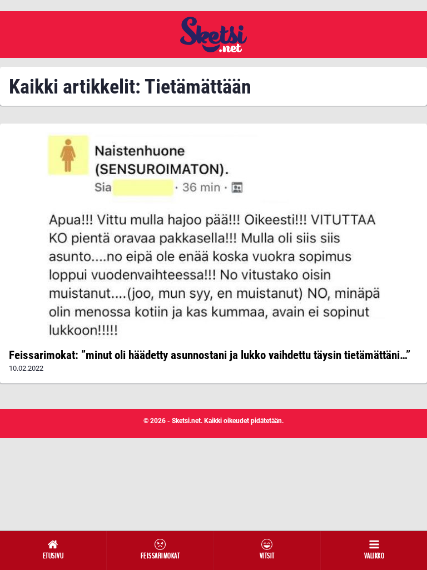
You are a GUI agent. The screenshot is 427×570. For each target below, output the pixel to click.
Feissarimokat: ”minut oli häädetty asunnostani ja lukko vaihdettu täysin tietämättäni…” (209, 355)
